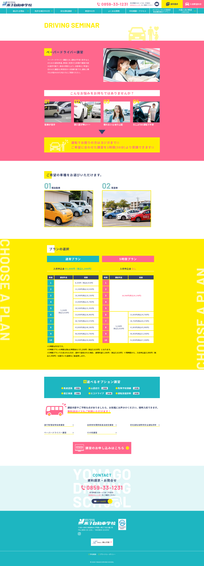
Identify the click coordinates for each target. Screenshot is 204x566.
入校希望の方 (196, 4)
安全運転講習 (66, 11)
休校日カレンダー (135, 5)
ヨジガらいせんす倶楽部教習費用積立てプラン (161, 11)
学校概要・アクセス (137, 11)
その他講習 (92, 432)
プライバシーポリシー (107, 554)
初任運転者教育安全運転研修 (143, 424)
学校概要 (93, 554)
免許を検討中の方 (42, 11)
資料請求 (174, 4)
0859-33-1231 (114, 4)
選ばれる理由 (18, 11)
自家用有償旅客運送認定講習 (100, 424)
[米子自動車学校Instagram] (79, 533)
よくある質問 (113, 11)
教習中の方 (90, 11)
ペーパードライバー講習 (55, 432)
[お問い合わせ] (157, 4)
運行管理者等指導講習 (54, 424)
